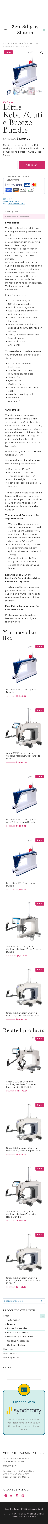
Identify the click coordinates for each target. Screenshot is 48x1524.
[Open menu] (5, 30)
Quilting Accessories (18, 1341)
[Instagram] (17, 1495)
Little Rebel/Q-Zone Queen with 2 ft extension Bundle (21, 820)
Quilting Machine (16, 1345)
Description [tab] (11, 211)
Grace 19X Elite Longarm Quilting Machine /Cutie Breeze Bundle (23, 949)
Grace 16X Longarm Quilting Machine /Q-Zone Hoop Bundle (23, 1149)
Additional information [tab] (17, 217)
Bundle (8, 102)
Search (42, 1301)
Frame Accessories (17, 1328)
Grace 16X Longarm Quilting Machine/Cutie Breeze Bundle (22, 1014)
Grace (6, 1316)
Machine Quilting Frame (20, 1337)
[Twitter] (11, 1495)
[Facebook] (5, 1495)
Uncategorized (11, 1357)
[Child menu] (42, 1316)
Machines (8, 1349)
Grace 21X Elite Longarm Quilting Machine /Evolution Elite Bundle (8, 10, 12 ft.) (21, 1084)
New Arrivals (10, 1353)
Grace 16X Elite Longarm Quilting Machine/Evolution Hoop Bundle (21, 1214)
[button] (41, 52)
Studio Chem (30, 1517)
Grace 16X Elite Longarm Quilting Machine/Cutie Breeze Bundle (23, 756)
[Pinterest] (22, 1495)
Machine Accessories (18, 1332)
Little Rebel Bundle (16, 204)
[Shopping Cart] (43, 30)
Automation (13, 1320)
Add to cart (32, 165)
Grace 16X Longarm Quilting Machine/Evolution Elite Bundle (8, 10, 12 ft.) (23, 1281)
